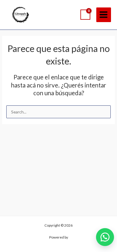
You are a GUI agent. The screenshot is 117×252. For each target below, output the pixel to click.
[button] (105, 237)
